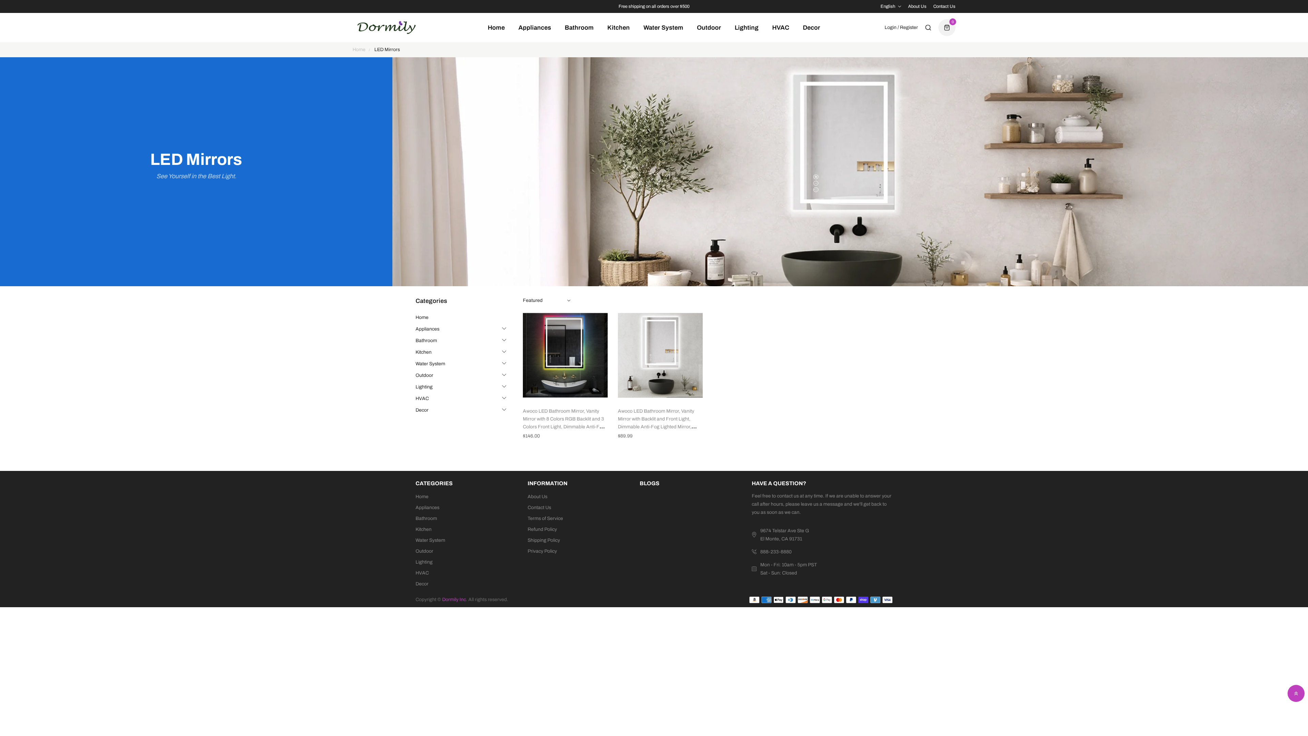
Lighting (424, 386)
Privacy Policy (542, 551)
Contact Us (944, 6)
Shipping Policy (544, 540)
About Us (917, 6)
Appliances (427, 329)
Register (909, 27)
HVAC (422, 398)
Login (891, 27)
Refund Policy (542, 529)
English (888, 6)
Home (422, 317)
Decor (422, 410)
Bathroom (426, 340)
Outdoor (424, 375)
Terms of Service (545, 518)
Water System (430, 363)
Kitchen (424, 352)
